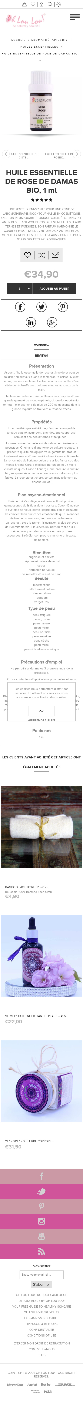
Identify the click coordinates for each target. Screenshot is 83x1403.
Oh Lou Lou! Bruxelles (41, 1312)
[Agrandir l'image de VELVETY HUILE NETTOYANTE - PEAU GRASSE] (41, 956)
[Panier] (24, 4)
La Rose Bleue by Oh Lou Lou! (41, 1301)
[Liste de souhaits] (33, 4)
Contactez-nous (41, 1349)
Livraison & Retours (41, 1324)
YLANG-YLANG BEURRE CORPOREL (29, 1141)
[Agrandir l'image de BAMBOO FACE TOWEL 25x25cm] (41, 827)
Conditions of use (41, 1335)
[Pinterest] (41, 1206)
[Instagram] (41, 1221)
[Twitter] (41, 1191)
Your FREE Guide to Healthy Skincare (41, 1306)
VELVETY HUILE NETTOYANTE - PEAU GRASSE (36, 1016)
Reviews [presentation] (41, 355)
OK (41, 711)
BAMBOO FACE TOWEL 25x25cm (27, 887)
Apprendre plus (41, 720)
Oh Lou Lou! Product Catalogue (41, 1295)
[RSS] (41, 1251)
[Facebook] (41, 1176)
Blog (42, 1355)
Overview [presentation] (41, 345)
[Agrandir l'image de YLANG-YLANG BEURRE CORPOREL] (41, 1081)
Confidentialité (41, 1330)
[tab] (41, 345)
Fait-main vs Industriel (41, 1318)
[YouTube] (41, 1236)
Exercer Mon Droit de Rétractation (41, 1343)
